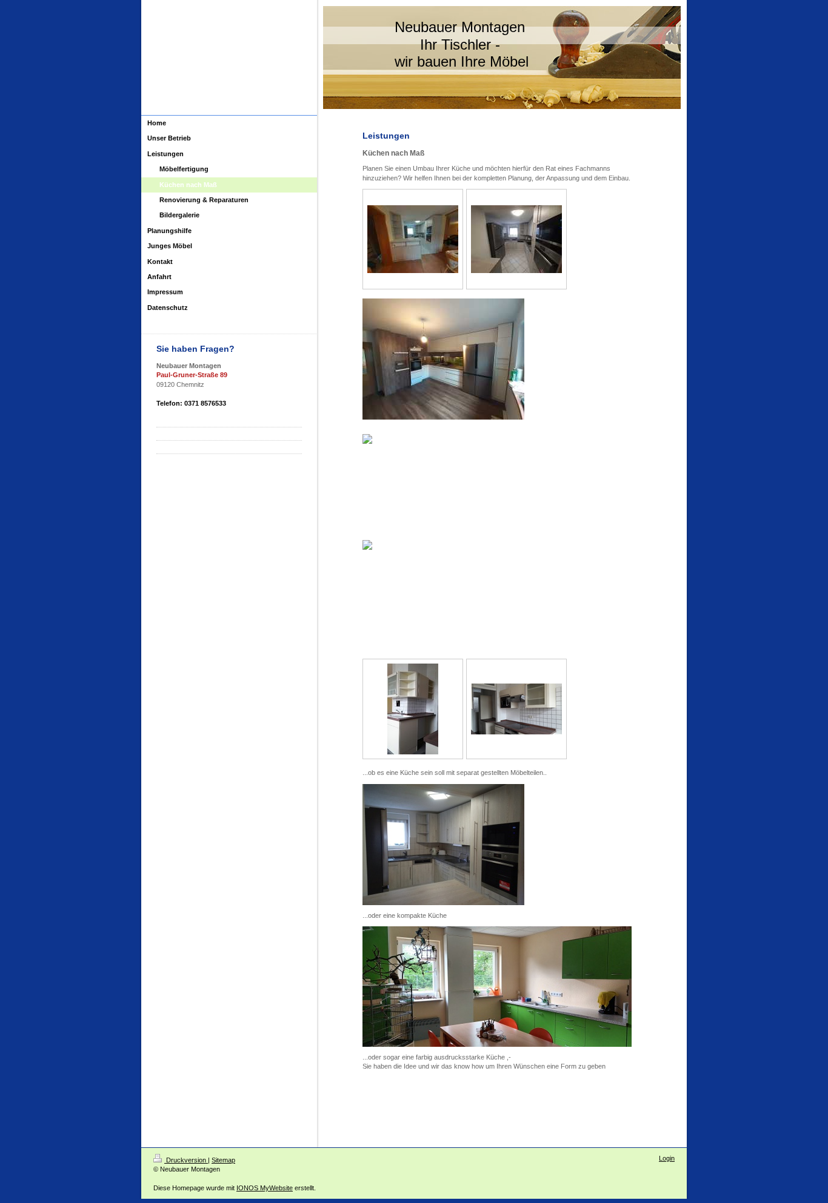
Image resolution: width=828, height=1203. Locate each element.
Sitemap (223, 1160)
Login (667, 1158)
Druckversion (186, 1160)
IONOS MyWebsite (264, 1187)
